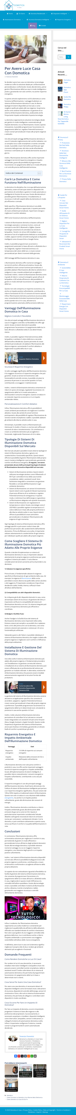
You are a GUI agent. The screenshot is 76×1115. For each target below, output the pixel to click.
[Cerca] (68, 57)
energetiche (9, 798)
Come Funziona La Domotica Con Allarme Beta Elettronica (24, 1097)
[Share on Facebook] (15, 1056)
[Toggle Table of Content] (38, 173)
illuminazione (26, 578)
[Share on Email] (35, 1056)
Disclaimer (31, 1112)
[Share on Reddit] (28, 1056)
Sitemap (45, 1112)
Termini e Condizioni (63, 1110)
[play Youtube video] (26, 908)
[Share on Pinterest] (19, 1056)
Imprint (38, 1112)
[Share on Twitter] (22, 1056)
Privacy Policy (27, 1110)
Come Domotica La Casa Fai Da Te (17, 1099)
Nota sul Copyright (49, 1110)
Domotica (10, 1095)
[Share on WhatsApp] (31, 1056)
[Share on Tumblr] (25, 1056)
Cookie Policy (37, 1110)
